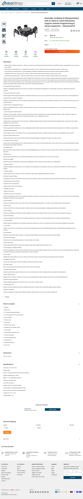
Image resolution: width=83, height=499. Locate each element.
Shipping (3, 470)
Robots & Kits (12, 12)
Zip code (72, 425)
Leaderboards (54, 474)
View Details (6, 56)
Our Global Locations (5, 489)
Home (2, 12)
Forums (53, 466)
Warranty (3, 476)
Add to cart (62, 51)
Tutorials (53, 472)
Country (5, 425)
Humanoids (25, 8)
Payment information (5, 478)
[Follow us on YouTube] (40, 492)
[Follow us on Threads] (48, 492)
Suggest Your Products (37, 472)
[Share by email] (79, 31)
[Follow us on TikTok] (43, 492)
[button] (4, 45)
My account (68, 4)
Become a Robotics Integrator (38, 466)
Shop (7, 8)
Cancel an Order (4, 474)
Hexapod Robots (26, 12)
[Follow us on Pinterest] (38, 492)
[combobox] (38, 3)
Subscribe (72, 477)
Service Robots (15, 8)
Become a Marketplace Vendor (38, 468)
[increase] (59, 44)
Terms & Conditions (21, 470)
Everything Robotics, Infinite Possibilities (9, 494)
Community (41, 8)
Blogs (52, 468)
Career (18, 468)
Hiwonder (47, 29)
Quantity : (47, 44)
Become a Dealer (35, 470)
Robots (6, 12)
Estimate (7, 432)
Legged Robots (19, 12)
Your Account (4, 466)
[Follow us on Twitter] (33, 492)
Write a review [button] (52, 409)
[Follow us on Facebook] (31, 492)
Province (39, 425)
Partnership (33, 8)
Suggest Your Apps (36, 474)
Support (48, 8)
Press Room (19, 474)
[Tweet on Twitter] (76, 31)
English (17, 489)
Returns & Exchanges (6, 472)
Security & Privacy (21, 472)
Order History (4, 468)
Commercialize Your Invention (38, 476)
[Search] (53, 3)
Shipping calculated (54, 37)
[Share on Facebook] (71, 31)
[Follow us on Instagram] (35, 492)
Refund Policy (6, 439)
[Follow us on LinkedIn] (45, 492)
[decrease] (51, 44)
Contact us (3, 480)
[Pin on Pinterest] (74, 31)
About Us (19, 466)
